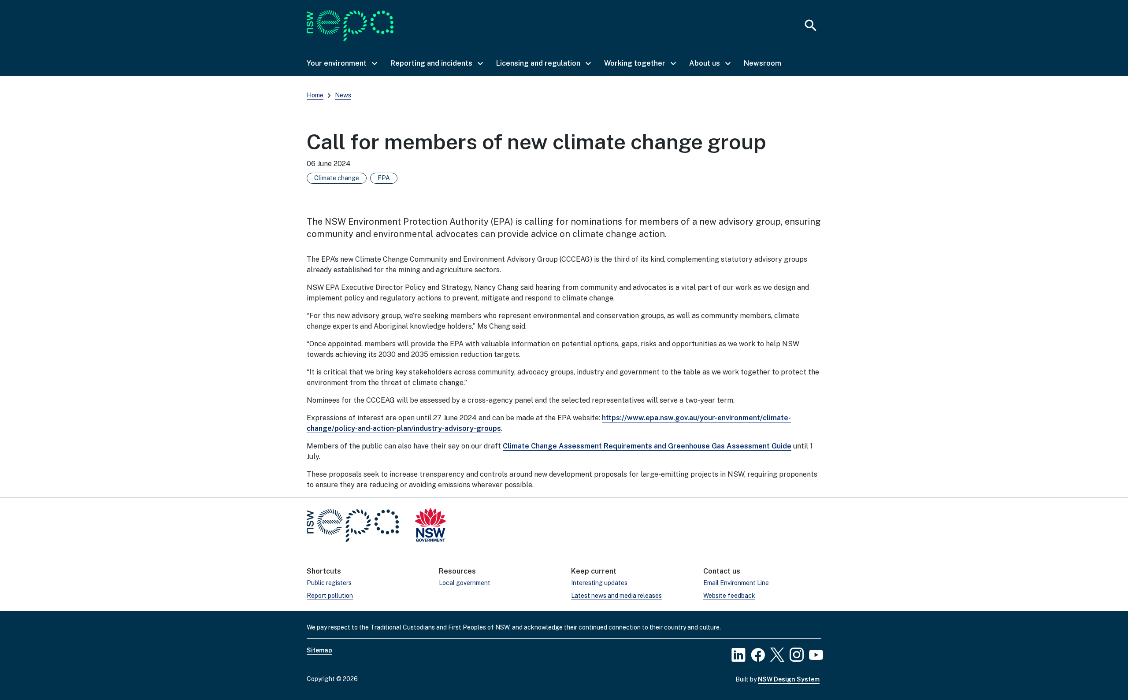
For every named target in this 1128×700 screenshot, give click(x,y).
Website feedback (729, 595)
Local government (464, 582)
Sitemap (319, 650)
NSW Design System (789, 679)
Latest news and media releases (616, 595)
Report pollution (330, 595)
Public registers (329, 582)
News (343, 95)
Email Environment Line (736, 582)
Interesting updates (599, 582)
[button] (341, 63)
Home (315, 95)
